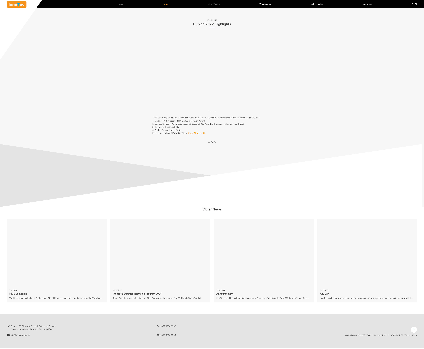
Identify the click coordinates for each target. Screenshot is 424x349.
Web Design (406, 335)
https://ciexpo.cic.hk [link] (196, 133)
